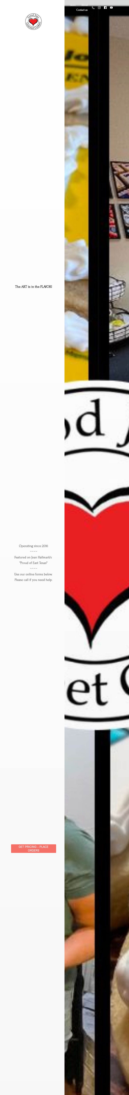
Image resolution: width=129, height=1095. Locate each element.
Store (73, 5)
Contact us (82, 9)
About (84, 5)
